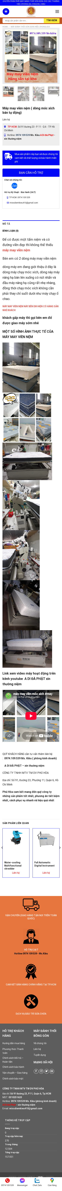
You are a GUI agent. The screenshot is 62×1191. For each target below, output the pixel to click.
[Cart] (6, 11)
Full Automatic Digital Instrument (44, 864)
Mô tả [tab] (6, 223)
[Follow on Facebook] (36, 1071)
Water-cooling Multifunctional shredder (12, 865)
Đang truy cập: (12, 1128)
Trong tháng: (11, 1144)
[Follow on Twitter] (46, 1071)
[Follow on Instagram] (41, 1071)
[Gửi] (52, 20)
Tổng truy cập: (12, 1152)
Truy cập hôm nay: (14, 1136)
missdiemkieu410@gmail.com (25, 1108)
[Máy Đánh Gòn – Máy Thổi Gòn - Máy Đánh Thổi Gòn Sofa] (31, 11)
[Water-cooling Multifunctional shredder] (15, 837)
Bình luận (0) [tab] (10, 230)
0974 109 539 (23, 135)
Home (5, 27)
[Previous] (8, 55)
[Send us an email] (51, 1071)
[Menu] (57, 11)
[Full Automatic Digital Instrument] (46, 839)
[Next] (54, 55)
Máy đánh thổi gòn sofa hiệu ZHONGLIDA (30, 27)
